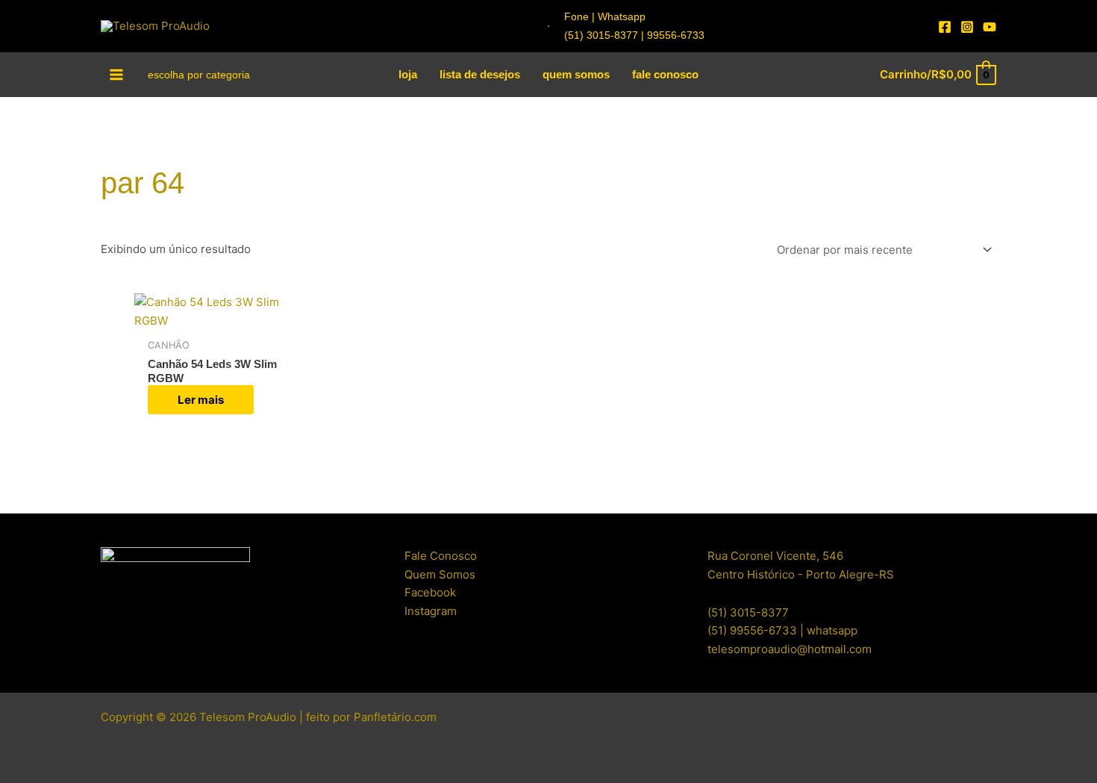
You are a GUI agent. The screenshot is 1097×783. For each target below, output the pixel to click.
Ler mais (201, 400)
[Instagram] (967, 27)
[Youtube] (989, 27)
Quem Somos (439, 574)
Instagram (430, 611)
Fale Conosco (440, 556)
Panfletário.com (395, 717)
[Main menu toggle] (117, 74)
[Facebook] (944, 27)
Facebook (430, 592)
